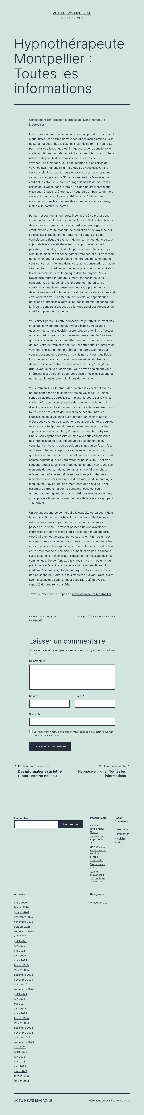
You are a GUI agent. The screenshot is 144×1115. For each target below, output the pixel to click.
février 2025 (21, 965)
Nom (33, 696)
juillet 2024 (20, 994)
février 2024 (21, 1018)
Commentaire (38, 660)
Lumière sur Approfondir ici (97, 839)
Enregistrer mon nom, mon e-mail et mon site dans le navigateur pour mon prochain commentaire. (73, 733)
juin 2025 (19, 945)
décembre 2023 (23, 1027)
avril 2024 (20, 1008)
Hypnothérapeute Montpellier (91, 594)
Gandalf (37, 620)
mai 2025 (19, 950)
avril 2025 (20, 955)
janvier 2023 (21, 1080)
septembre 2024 (24, 989)
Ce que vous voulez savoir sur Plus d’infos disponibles (98, 853)
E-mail (79, 696)
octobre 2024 (22, 984)
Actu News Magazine (72, 13)
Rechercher (21, 818)
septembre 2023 (24, 1042)
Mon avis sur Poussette (97, 866)
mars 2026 (20, 902)
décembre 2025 (23, 916)
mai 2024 (19, 1003)
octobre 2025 (22, 926)
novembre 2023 (23, 1032)
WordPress (123, 1100)
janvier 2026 (21, 912)
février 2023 (21, 1075)
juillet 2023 (20, 1051)
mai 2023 (19, 1061)
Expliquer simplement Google (97, 829)
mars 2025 (20, 960)
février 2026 (21, 907)
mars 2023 (20, 1071)
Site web (34, 714)
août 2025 (20, 936)
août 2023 (20, 1047)
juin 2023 (19, 1056)
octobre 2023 (22, 1037)
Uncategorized (107, 616)
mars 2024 (20, 1013)
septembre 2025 (24, 931)
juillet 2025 (20, 941)
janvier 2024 (21, 1022)
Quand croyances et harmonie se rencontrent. (97, 876)
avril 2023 (20, 1066)
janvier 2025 (21, 969)
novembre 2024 (23, 979)
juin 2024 (19, 998)
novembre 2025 (23, 921)
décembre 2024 (23, 974)
